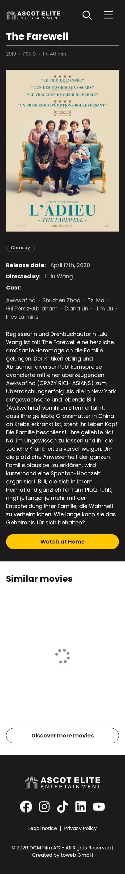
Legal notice (43, 828)
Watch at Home (62, 541)
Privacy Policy (80, 828)
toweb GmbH (77, 855)
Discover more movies (63, 735)
